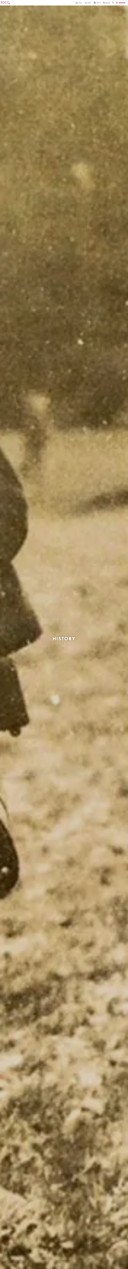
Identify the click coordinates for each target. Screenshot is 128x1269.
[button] (113, 3)
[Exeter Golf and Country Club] (5, 3)
